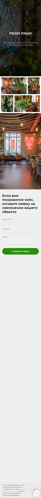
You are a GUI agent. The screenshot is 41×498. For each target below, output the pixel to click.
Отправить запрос (21, 251)
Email (4, 237)
